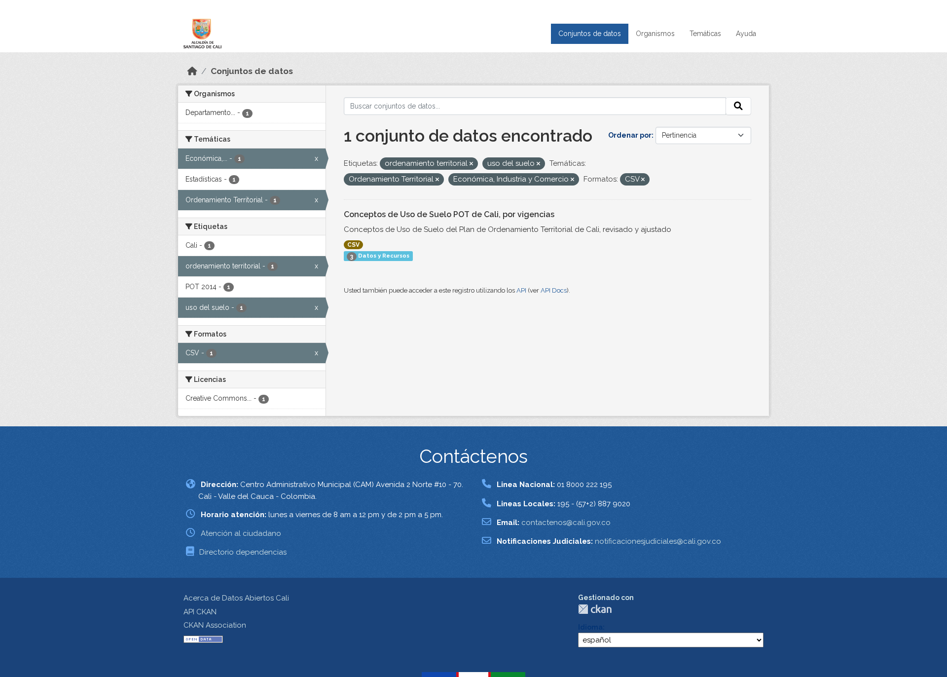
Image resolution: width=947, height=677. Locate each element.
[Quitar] (471, 164)
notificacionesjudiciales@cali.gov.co (658, 541)
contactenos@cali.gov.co (566, 522)
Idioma (590, 627)
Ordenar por (630, 135)
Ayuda (746, 34)
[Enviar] (738, 106)
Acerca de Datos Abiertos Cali (236, 598)
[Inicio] (192, 71)
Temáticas (705, 34)
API (521, 290)
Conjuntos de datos (589, 34)
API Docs (554, 290)
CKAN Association (214, 625)
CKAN (595, 609)
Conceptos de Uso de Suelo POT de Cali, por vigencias (449, 214)
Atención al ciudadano (241, 533)
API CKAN (200, 611)
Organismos (655, 34)
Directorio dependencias (243, 552)
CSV (353, 244)
